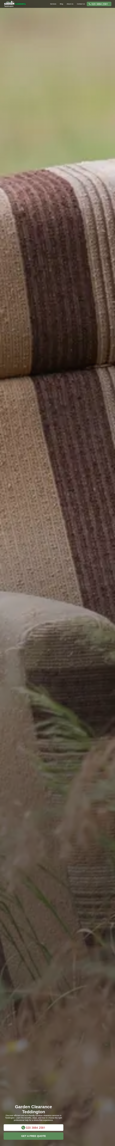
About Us (70, 4)
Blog (61, 4)
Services (53, 4)
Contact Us (81, 4)
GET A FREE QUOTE (33, 1136)
